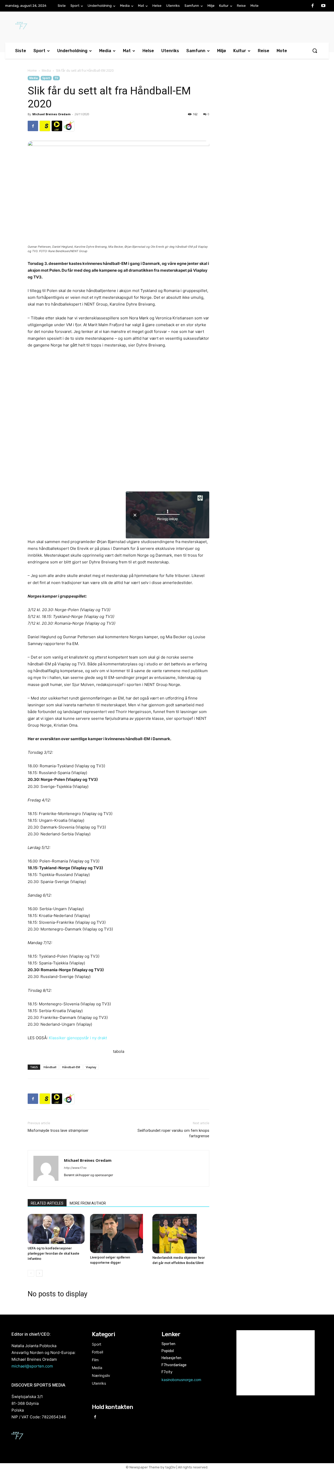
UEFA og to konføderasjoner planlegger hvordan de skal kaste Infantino (53, 1253)
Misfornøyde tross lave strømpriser (58, 1130)
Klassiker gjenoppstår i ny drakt (78, 1037)
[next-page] (39, 1273)
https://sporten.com (45, 126)
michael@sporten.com (32, 1366)
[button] (315, 50)
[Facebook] (312, 6)
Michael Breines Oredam (51, 114)
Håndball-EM (71, 1067)
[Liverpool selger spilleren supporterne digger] (118, 1233)
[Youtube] (323, 6)
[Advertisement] (264, 118)
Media (46, 70)
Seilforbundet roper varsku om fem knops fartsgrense (173, 1133)
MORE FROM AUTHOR (88, 1203)
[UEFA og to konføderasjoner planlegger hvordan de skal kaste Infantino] (56, 1229)
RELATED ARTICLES (47, 1203)
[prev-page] (31, 1273)
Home (32, 70)
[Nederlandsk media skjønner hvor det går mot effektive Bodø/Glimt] (180, 1233)
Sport (46, 78)
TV (56, 78)
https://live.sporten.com (57, 126)
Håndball (50, 1067)
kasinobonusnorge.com (181, 1379)
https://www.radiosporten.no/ (69, 126)
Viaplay (91, 1067)
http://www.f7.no (75, 1168)
